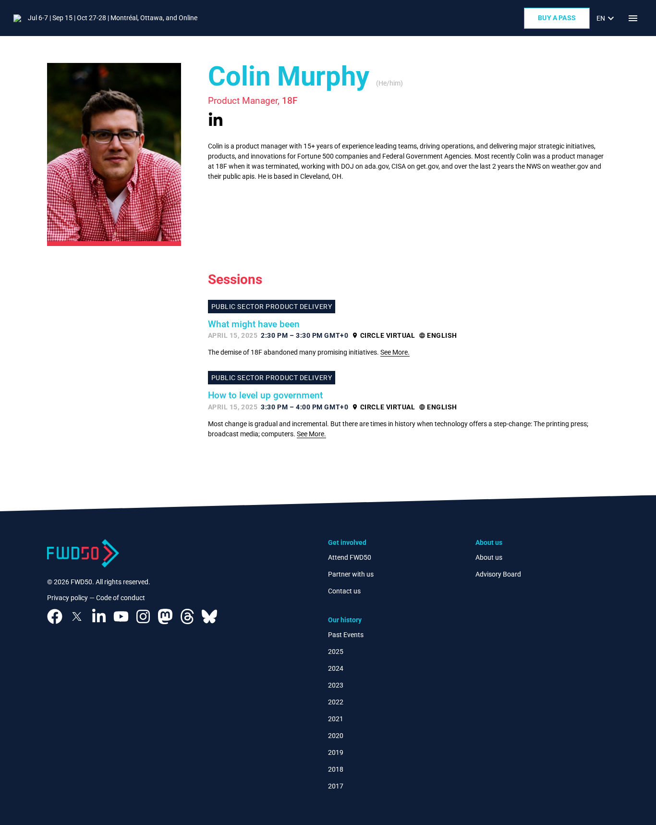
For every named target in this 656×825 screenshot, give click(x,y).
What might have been (254, 324)
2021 (335, 719)
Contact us (344, 591)
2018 (335, 769)
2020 (335, 735)
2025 (335, 651)
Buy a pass (557, 18)
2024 (335, 668)
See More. (395, 352)
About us (488, 557)
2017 (335, 786)
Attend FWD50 (349, 557)
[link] (606, 18)
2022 (335, 702)
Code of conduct (120, 598)
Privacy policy (67, 598)
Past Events (346, 635)
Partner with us (351, 574)
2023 (335, 685)
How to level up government (265, 395)
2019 (335, 752)
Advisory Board (498, 574)
